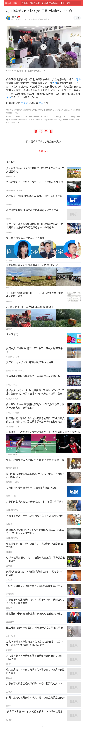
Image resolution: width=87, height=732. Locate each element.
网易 (8, 3)
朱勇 (41, 103)
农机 (54, 83)
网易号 (16, 3)
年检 (8, 97)
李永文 (24, 103)
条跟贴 (43, 151)
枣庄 (78, 79)
